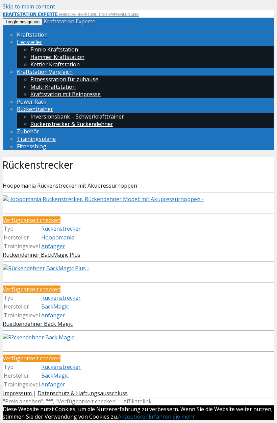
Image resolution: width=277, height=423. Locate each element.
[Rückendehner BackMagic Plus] (46, 268)
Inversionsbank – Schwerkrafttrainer (77, 116)
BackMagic (55, 306)
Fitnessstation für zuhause (64, 79)
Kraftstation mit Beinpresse (65, 94)
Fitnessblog (31, 146)
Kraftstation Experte (69, 21)
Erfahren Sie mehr (172, 416)
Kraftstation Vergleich (45, 72)
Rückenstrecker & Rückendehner (71, 124)
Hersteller (29, 42)
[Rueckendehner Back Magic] (40, 337)
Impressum (18, 393)
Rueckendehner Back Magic (38, 323)
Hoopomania (57, 237)
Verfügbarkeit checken (31, 220)
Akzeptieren (133, 416)
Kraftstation (32, 34)
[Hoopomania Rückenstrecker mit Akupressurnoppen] (103, 199)
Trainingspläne (36, 139)
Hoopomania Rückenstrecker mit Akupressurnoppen (70, 185)
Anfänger (53, 246)
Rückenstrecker (61, 228)
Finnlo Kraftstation (54, 49)
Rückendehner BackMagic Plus (41, 254)
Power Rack (31, 101)
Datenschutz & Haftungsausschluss (82, 393)
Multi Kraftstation (53, 86)
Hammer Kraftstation (57, 57)
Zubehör (28, 131)
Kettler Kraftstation (55, 64)
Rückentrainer (35, 109)
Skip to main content (29, 6)
